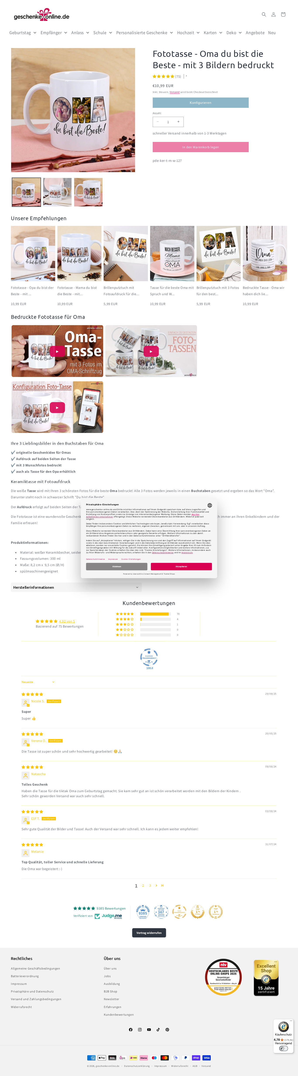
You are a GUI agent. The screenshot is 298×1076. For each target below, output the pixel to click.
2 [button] (143, 885)
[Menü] (291, 1021)
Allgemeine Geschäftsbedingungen (35, 968)
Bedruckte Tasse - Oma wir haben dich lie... (263, 290)
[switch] (283, 1048)
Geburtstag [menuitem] (20, 32)
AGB (195, 1065)
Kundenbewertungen (119, 1015)
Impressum (19, 984)
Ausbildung (112, 984)
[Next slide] (281, 263)
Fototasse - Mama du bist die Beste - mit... (77, 290)
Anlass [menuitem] (77, 32)
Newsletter (111, 999)
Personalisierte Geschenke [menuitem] (142, 32)
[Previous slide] (17, 263)
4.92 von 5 (67, 621)
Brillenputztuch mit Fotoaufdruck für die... (121, 290)
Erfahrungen (113, 1007)
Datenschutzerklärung (137, 1065)
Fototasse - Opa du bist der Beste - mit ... (32, 290)
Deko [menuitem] (231, 32)
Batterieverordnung (25, 976)
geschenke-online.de (107, 1065)
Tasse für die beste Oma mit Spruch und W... (172, 290)
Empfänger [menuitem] (51, 32)
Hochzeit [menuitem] (185, 32)
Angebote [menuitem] (255, 32)
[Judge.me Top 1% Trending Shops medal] (216, 912)
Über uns (110, 968)
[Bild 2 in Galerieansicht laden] (57, 192)
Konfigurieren (200, 102)
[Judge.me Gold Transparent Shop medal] (179, 912)
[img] (32, 694)
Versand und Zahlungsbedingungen (36, 999)
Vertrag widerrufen (149, 933)
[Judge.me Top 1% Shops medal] (198, 912)
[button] (264, 14)
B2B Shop (110, 991)
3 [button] (150, 885)
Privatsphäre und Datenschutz (32, 991)
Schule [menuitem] (100, 32)
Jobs (107, 976)
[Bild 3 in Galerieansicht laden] (88, 192)
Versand (175, 91)
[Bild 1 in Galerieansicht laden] (26, 192)
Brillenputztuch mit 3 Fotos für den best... (218, 290)
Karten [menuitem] (210, 32)
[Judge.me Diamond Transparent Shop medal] (149, 657)
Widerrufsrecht (21, 1007)
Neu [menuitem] (272, 32)
